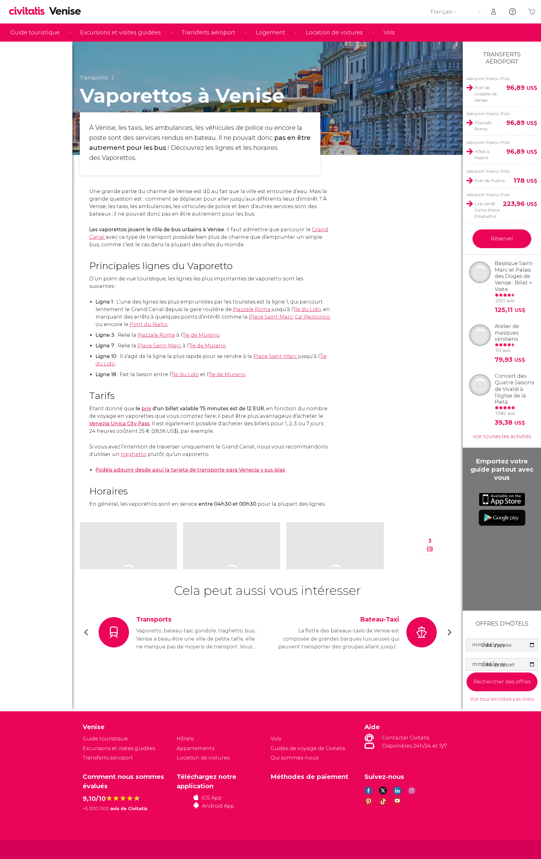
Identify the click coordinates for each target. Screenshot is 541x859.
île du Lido (307, 309)
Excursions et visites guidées (120, 32)
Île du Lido (185, 374)
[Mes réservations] (494, 11)
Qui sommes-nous (294, 758)
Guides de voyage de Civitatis (307, 748)
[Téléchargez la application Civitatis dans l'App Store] (502, 499)
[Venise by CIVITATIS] (29, 11)
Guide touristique (34, 32)
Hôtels (185, 739)
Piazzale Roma (251, 309)
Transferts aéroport (208, 32)
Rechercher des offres (502, 682)
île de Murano (201, 335)
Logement (270, 32)
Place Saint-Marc (271, 317)
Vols (389, 32)
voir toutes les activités (502, 436)
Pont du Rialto (148, 324)
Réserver (502, 239)
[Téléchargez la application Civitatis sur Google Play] (502, 517)
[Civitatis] (98, 849)
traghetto (134, 454)
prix (146, 409)
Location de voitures (334, 32)
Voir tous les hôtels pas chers (502, 699)
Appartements (195, 748)
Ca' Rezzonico (312, 317)
